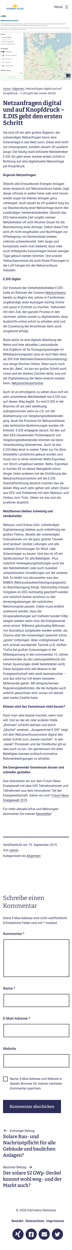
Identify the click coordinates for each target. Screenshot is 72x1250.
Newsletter (43, 814)
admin (13, 850)
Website (9, 1048)
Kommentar (13, 934)
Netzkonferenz (55, 293)
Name (9, 988)
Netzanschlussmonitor (27, 383)
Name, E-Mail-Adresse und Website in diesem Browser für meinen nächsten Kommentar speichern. (36, 1083)
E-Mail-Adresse (16, 1018)
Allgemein (18, 88)
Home (6, 88)
